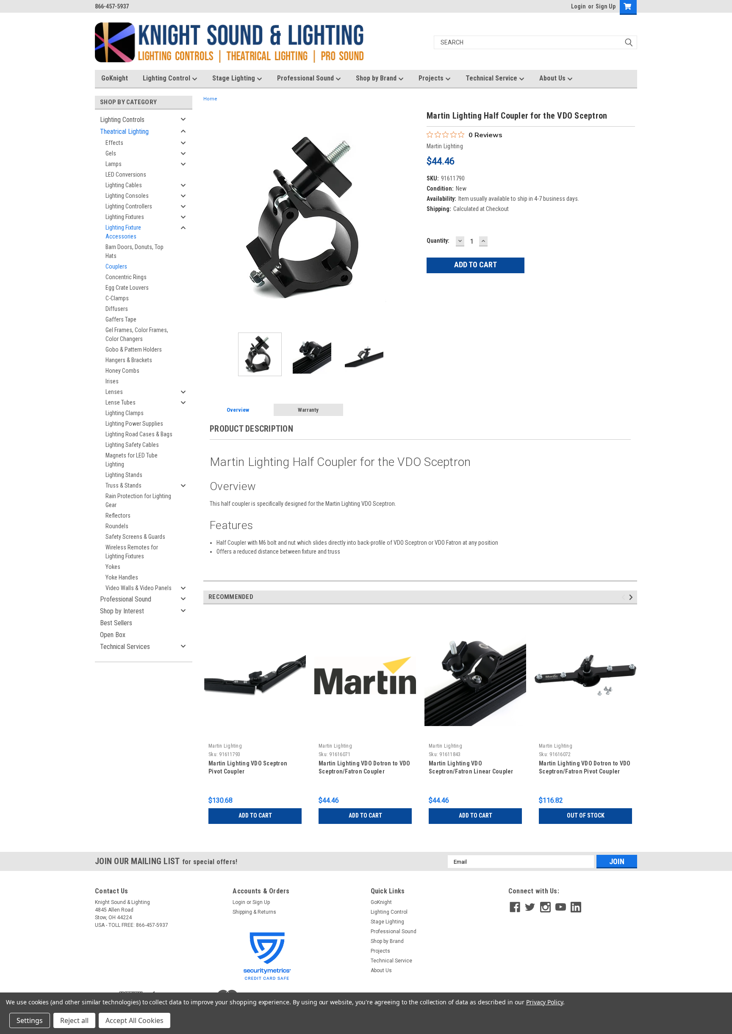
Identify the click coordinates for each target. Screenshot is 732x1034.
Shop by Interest (122, 611)
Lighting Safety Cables (132, 444)
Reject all (74, 1020)
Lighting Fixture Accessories (123, 232)
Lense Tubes (120, 402)
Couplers (116, 266)
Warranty (308, 410)
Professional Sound (306, 78)
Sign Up (606, 6)
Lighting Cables (123, 185)
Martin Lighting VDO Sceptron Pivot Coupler (247, 767)
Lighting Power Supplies (134, 423)
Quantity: (438, 240)
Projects (432, 78)
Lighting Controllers (128, 206)
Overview (238, 410)
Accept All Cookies (134, 1020)
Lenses (114, 391)
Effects (114, 142)
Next (411, 217)
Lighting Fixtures (124, 216)
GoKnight (114, 78)
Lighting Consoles (127, 195)
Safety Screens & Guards (135, 536)
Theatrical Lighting (124, 132)
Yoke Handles (121, 577)
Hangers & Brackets (128, 360)
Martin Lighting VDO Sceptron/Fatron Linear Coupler (471, 767)
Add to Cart (255, 815)
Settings (30, 1020)
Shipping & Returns (254, 912)
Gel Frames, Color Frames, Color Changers (136, 334)
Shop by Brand (377, 78)
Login (578, 6)
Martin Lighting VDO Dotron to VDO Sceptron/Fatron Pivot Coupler (584, 767)
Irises (112, 381)
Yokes (112, 566)
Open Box (112, 635)
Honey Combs (122, 370)
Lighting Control (167, 78)
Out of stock (585, 815)
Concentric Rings (126, 277)
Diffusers (116, 308)
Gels (110, 153)
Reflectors (117, 515)
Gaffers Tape (120, 319)
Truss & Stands (123, 485)
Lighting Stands (123, 474)
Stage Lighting (234, 78)
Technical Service (492, 78)
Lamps (113, 164)
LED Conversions (125, 174)
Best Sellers (116, 623)
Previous (211, 217)
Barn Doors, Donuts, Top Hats (134, 251)
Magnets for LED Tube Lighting (131, 460)
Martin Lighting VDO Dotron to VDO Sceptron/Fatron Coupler (364, 767)
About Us (553, 78)
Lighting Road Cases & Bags (138, 434)
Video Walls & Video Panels (138, 588)
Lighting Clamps (124, 413)
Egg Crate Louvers (127, 287)
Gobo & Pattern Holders (133, 349)
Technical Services (125, 647)
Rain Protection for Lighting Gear (138, 500)
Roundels (116, 526)
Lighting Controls (122, 120)
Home (210, 99)
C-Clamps (117, 298)
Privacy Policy (544, 1002)
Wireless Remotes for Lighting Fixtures (131, 552)
